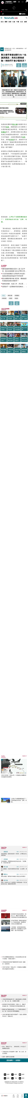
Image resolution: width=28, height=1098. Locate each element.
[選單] (1, 17)
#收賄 (16, 298)
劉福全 (6, 64)
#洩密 (10, 298)
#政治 (3, 295)
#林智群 (4, 298)
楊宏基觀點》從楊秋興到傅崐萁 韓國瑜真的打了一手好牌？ (3, 351)
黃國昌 (3, 132)
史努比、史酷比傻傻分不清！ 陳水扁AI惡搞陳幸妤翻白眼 (17, 340)
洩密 (23, 137)
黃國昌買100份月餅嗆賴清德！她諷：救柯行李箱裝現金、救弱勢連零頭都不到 (3, 329)
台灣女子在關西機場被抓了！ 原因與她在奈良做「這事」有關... (14, 219)
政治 (2, 21)
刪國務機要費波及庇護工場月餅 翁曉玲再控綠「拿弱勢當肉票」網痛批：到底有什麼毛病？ (24, 351)
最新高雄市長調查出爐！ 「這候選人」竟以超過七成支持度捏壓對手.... (10, 318)
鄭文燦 (14, 124)
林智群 (11, 139)
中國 (17, 21)
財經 (10, 21)
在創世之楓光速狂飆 (10, 340)
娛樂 (25, 21)
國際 (6, 21)
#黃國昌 (17, 295)
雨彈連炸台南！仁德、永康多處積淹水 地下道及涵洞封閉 (3, 340)
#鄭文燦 (10, 295)
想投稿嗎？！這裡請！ (14, 1060)
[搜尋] (26, 17)
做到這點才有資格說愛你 (17, 329)
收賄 (7, 127)
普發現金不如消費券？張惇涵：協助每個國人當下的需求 (10, 329)
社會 (13, 21)
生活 (21, 21)
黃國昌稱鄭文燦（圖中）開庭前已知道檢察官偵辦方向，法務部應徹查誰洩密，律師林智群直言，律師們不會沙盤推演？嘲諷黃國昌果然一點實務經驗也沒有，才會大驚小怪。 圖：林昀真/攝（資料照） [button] (14, 93)
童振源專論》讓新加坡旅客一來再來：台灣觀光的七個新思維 (3, 318)
